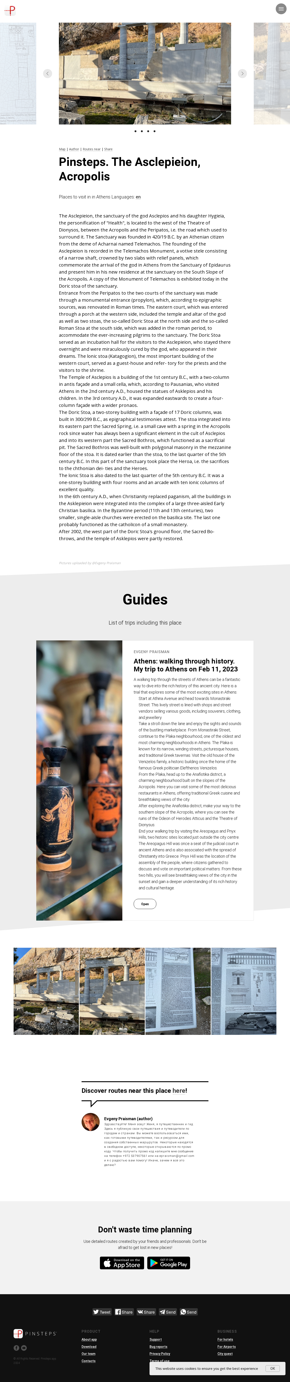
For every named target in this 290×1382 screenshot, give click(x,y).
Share (108, 149)
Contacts (89, 1361)
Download (89, 1347)
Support (156, 1339)
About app (89, 1339)
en (138, 197)
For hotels (225, 1339)
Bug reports (158, 1347)
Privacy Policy (160, 1354)
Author (74, 149)
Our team (88, 1354)
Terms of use (159, 1361)
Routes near (92, 149)
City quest (225, 1354)
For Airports (227, 1347)
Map (62, 149)
